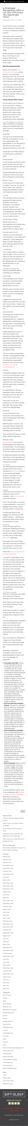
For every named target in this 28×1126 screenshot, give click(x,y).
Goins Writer (7, 1024)
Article (5, 998)
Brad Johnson (7, 1004)
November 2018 (8, 903)
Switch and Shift (8, 1056)
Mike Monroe (7, 848)
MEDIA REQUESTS (9, 1108)
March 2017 (6, 944)
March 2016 (6, 965)
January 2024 (7, 859)
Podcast (5, 1042)
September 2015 (8, 974)
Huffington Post (8, 1027)
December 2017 (8, 924)
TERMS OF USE (14, 1110)
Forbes (5, 1018)
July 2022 (6, 877)
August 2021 (7, 892)
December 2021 (8, 883)
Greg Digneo (7, 20)
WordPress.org (8, 1083)
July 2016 (6, 959)
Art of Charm (7, 995)
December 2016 (8, 950)
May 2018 (6, 915)
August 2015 (7, 977)
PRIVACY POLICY (19, 1108)
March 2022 (6, 880)
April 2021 (6, 897)
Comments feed (8, 1081)
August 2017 (7, 935)
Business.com (7, 1007)
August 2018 (7, 909)
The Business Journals (10, 1059)
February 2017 (7, 947)
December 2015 (8, 968)
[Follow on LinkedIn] (15, 1103)
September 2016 (8, 956)
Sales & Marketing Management (13, 1048)
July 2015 (6, 979)
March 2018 (6, 918)
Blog (20, 20)
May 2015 (6, 985)
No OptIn (6, 1036)
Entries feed (7, 1078)
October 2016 (7, 953)
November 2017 (8, 927)
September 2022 (8, 874)
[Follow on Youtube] (18, 1103)
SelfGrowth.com (8, 1051)
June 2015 (6, 982)
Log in (5, 1075)
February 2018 (7, 921)
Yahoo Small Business (10, 1068)
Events (5, 1015)
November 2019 (8, 900)
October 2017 (7, 930)
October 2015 (7, 971)
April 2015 (6, 988)
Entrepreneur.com (8, 1012)
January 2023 (7, 862)
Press (4, 1045)
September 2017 (8, 933)
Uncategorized (7, 1065)
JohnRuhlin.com (8, 1033)
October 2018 (7, 906)
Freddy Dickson (8, 1021)
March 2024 (6, 856)
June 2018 (6, 912)
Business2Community (10, 1009)
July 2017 (6, 938)
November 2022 (8, 868)
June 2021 (6, 894)
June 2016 (6, 962)
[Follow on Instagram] (9, 1103)
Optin (4, 1039)
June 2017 (6, 941)
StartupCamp (7, 1053)
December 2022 (8, 865)
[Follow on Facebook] (12, 1103)
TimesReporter (8, 1062)
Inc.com (5, 1030)
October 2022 (7, 871)
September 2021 (8, 889)
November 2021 (8, 886)
